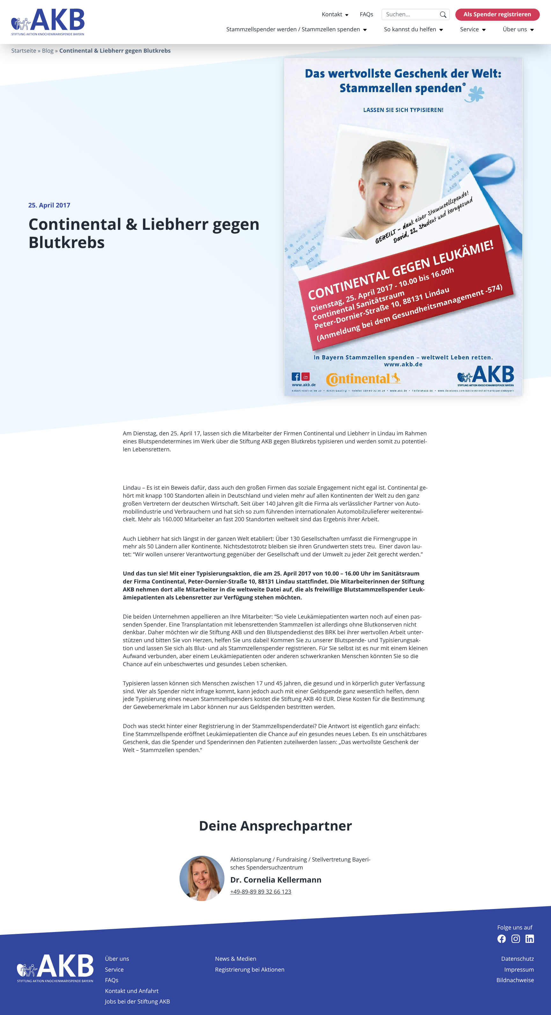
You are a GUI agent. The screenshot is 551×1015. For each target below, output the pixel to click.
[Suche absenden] (443, 14)
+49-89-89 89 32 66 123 (260, 892)
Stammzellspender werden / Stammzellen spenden (293, 29)
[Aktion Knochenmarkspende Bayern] (47, 22)
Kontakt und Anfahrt (131, 991)
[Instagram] (515, 939)
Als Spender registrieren (497, 14)
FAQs (366, 14)
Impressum (519, 970)
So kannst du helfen (410, 29)
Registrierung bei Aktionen (250, 970)
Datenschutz (517, 959)
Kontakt (332, 14)
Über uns (515, 29)
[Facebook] (501, 939)
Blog (48, 51)
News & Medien (235, 959)
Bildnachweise (515, 980)
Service (469, 29)
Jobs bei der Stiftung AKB (137, 1001)
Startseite (23, 51)
